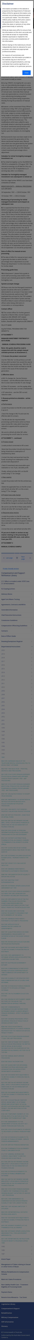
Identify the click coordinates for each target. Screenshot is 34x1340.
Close (26, 73)
